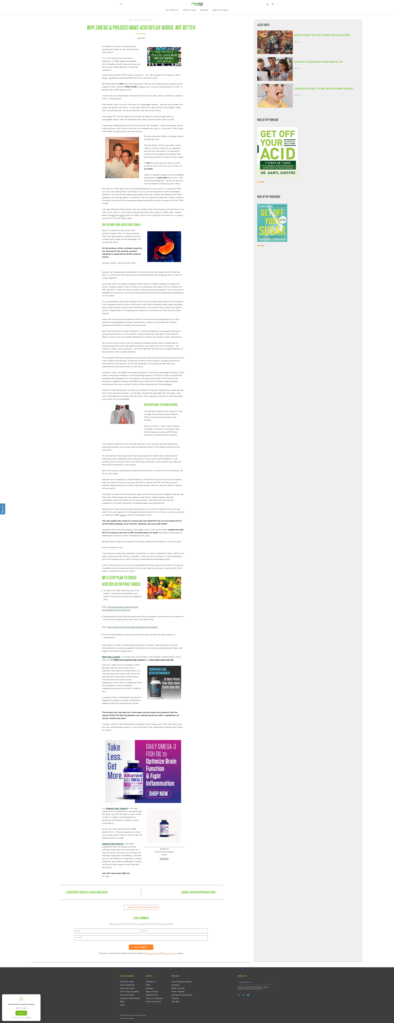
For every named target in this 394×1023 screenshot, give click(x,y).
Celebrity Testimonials (130, 998)
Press (122, 1005)
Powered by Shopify (127, 1018)
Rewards (175, 985)
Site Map (175, 1001)
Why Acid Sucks (127, 995)
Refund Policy (152, 995)
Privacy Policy (152, 953)
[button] (121, 4)
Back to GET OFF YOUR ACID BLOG (142, 907)
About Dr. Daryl (127, 982)
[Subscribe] (273, 982)
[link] (308, 153)
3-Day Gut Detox (127, 988)
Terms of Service (170, 953)
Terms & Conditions (154, 998)
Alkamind (129, 1015)
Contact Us (151, 982)
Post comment (141, 947)
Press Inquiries (178, 992)
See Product (164, 859)
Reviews (149, 988)
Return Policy (152, 992)
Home (131, 20)
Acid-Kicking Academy (182, 982)
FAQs (148, 985)
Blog (122, 1001)
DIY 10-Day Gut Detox (129, 992)
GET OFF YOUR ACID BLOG (143, 20)
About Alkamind (127, 985)
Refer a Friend (178, 988)
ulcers (123, 515)
